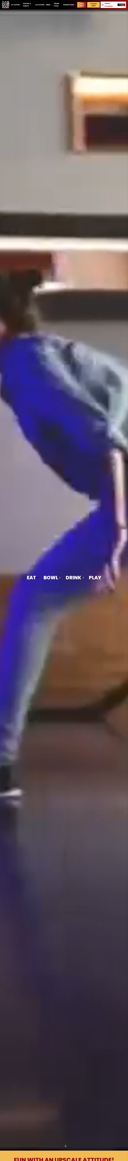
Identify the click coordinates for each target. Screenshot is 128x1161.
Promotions (69, 5)
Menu (49, 5)
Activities (16, 5)
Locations (39, 5)
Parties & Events (27, 4)
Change (121, 5)
